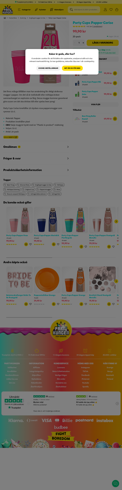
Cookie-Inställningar (48, 68)
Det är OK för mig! (72, 68)
